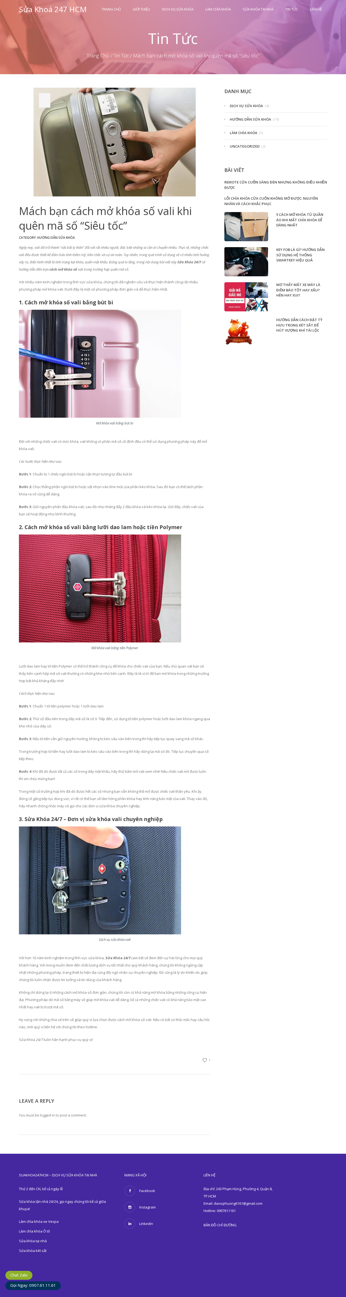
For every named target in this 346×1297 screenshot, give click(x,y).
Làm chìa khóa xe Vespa (39, 1221)
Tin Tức (291, 9)
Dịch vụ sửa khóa (178, 9)
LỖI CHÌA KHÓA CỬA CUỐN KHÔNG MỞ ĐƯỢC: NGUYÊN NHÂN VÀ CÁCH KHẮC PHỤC (271, 201)
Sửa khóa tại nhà (258, 9)
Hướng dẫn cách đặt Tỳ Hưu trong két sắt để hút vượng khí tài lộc (299, 325)
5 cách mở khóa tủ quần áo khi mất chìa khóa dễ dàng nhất (299, 219)
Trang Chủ (111, 9)
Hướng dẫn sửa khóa (56, 237)
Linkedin (146, 1223)
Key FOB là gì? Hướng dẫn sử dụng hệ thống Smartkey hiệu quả (300, 255)
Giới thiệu (141, 9)
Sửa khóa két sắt (32, 1250)
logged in (47, 1115)
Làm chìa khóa (218, 9)
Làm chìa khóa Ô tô (34, 1231)
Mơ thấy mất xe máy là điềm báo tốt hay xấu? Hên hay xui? (298, 290)
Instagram (147, 1207)
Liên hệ (316, 9)
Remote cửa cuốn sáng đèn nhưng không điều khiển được (275, 185)
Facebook (147, 1190)
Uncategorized (245, 146)
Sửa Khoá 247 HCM (53, 9)
